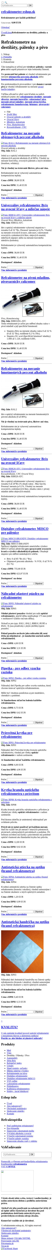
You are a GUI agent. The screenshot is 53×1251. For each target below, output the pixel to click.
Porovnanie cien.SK (10, 1241)
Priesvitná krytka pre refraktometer (16, 734)
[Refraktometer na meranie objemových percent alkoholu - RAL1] (26, 145)
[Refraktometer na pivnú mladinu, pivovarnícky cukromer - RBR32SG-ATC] (22, 316)
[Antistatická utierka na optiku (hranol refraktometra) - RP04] (26, 879)
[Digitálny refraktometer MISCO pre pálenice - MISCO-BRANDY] (26, 541)
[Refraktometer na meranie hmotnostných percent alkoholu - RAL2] (22, 407)
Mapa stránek (7, 1238)
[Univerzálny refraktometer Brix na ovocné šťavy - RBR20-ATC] (26, 471)
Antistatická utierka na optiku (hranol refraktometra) (23, 869)
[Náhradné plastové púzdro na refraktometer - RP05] (26, 606)
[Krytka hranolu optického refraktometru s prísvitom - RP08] (26, 802)
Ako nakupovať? (8, 1228)
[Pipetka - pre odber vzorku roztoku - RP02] (23, 678)
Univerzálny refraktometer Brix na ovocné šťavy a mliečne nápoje (25, 207)
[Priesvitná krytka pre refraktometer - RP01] (23, 742)
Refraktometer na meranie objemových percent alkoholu (22, 135)
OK (30, 5)
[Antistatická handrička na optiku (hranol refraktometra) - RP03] (22, 972)
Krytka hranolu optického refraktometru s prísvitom (20, 791)
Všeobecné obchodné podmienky (16, 1230)
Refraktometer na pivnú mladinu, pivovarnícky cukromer (25, 279)
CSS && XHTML (22, 1238)
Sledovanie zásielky (10, 1233)
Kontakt (4, 1235)
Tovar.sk (5, 1246)
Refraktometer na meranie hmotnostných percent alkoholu (24, 370)
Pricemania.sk (7, 1243)
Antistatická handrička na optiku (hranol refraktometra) (25, 923)
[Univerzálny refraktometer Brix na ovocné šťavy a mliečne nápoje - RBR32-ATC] (26, 217)
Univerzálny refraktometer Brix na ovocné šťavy (24, 461)
